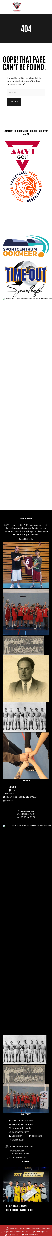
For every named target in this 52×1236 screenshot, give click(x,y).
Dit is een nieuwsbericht (19, 1210)
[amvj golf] (22, 155)
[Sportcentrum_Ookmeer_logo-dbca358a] (26, 246)
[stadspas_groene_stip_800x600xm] (26, 219)
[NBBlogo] (26, 186)
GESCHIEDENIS (26, 539)
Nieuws (24, 1205)
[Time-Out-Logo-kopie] (26, 278)
